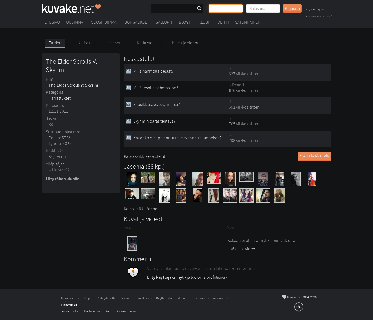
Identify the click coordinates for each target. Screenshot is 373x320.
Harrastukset (60, 98)
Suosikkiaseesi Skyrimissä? (156, 104)
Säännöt (125, 298)
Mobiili (182, 298)
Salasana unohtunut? (318, 16)
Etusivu (52, 22)
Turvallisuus (144, 298)
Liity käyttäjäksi (314, 9)
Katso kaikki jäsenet (141, 209)
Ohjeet (88, 298)
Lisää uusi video (241, 249)
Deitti (223, 22)
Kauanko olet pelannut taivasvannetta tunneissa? (177, 138)
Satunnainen (247, 22)
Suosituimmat (104, 22)
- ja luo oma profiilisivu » (187, 277)
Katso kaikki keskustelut (144, 156)
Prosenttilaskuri (127, 311)
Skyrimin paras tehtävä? (154, 121)
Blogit (185, 22)
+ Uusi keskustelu (314, 155)
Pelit (108, 311)
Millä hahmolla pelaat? (153, 71)
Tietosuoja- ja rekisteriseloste (210, 298)
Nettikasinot (92, 311)
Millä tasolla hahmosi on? (155, 88)
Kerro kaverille (70, 298)
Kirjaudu (292, 8)
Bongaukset (137, 22)
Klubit (204, 22)
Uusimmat (75, 22)
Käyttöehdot (164, 298)
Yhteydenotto (107, 298)
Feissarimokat (69, 311)
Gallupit (164, 22)
